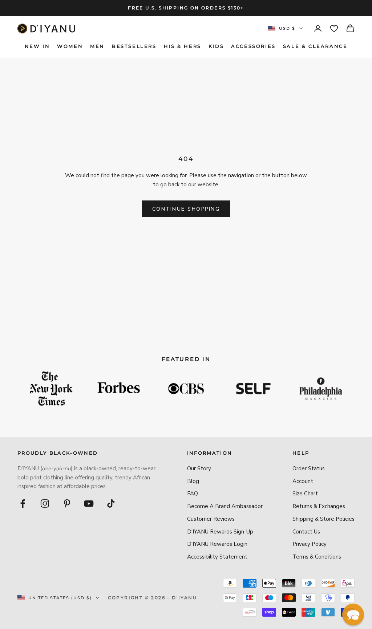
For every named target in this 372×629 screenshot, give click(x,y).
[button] (353, 614)
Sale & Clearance (315, 46)
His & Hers (182, 46)
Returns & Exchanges (318, 506)
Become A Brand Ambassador (225, 506)
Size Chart (305, 493)
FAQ (192, 493)
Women (70, 46)
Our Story (199, 468)
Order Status (308, 468)
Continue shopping (186, 209)
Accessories (253, 46)
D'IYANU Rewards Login (217, 544)
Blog (193, 481)
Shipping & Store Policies (323, 519)
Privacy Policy (309, 544)
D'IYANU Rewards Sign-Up (220, 531)
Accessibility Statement (217, 556)
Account (302, 481)
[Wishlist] (334, 28)
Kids (216, 46)
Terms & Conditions (316, 556)
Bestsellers (134, 46)
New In (37, 46)
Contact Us (306, 531)
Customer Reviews (211, 519)
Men (97, 46)
